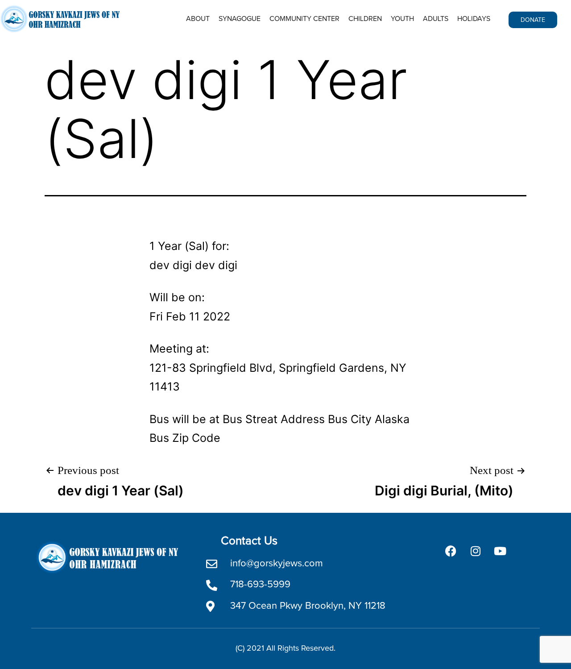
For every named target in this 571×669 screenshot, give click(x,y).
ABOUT (198, 18)
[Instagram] (475, 551)
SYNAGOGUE (240, 18)
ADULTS (435, 18)
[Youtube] (500, 551)
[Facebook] (451, 551)
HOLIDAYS (473, 18)
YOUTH (402, 18)
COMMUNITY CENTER (304, 18)
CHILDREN (365, 18)
